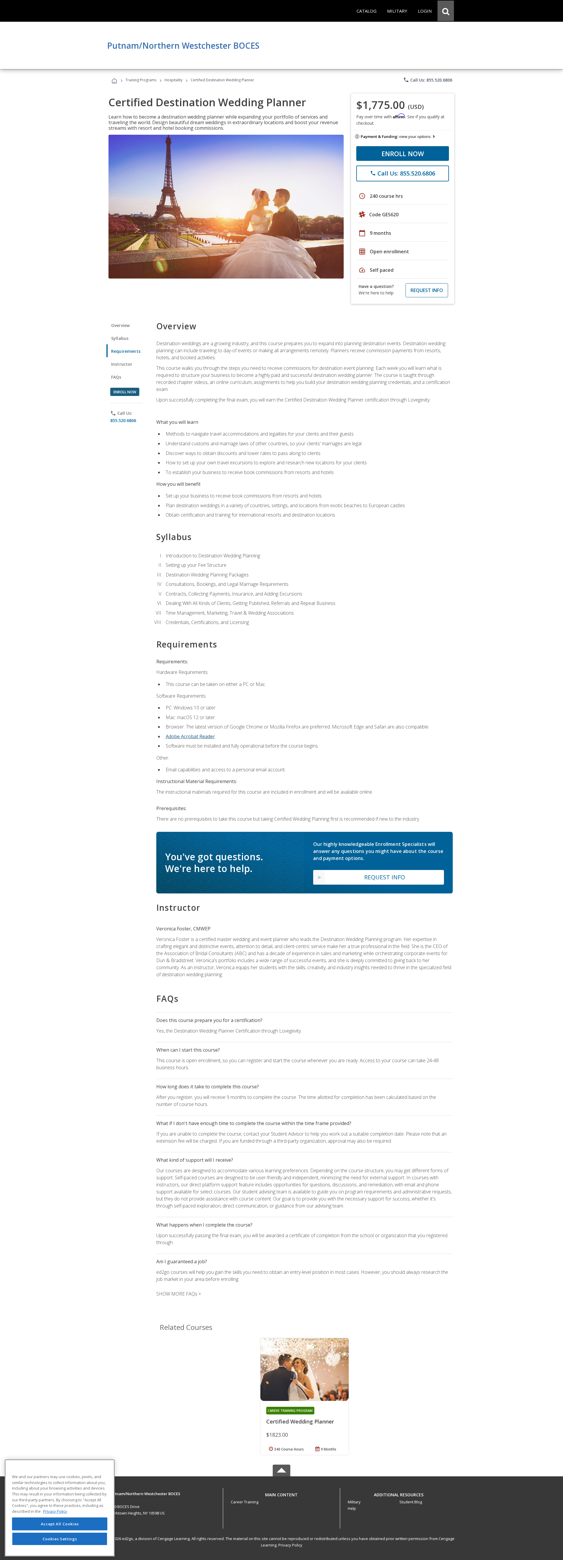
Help (352, 1508)
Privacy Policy (290, 1545)
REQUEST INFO (427, 290)
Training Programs (141, 79)
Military (354, 1502)
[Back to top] (281, 1493)
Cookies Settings (60, 1539)
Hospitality (174, 79)
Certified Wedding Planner (300, 1421)
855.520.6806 (123, 420)
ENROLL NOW (402, 153)
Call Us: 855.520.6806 (427, 80)
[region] (60, 1507)
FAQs (116, 377)
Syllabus (119, 338)
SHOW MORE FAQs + (178, 1294)
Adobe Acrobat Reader (190, 736)
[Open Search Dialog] (445, 11)
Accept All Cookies (60, 1524)
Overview (120, 325)
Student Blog (410, 1502)
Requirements (125, 351)
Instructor (122, 364)
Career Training (244, 1502)
